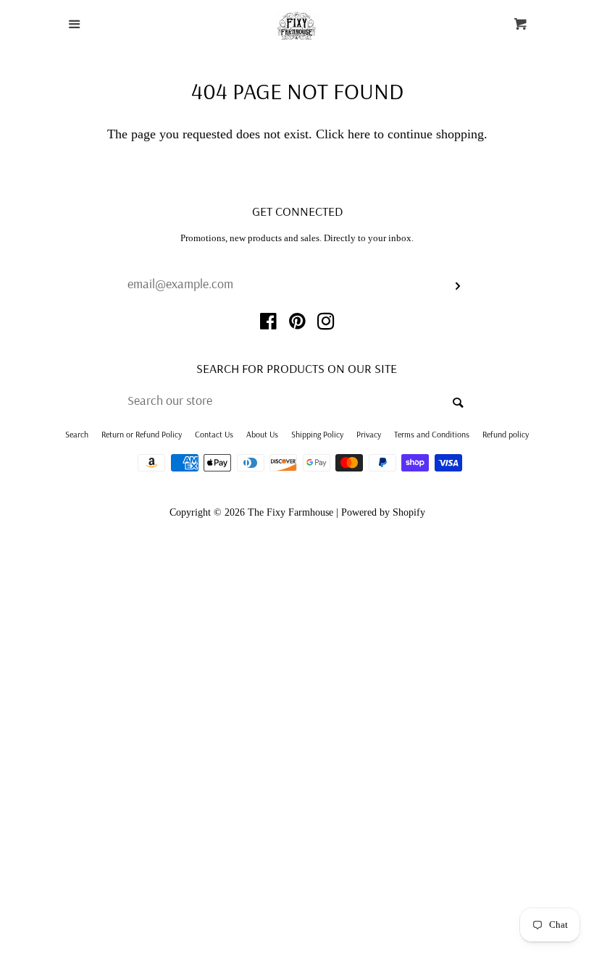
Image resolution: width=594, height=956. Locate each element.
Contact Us (214, 434)
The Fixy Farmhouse (290, 512)
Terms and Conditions (431, 434)
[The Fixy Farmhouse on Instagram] (326, 323)
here (359, 134)
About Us (262, 434)
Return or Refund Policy (141, 434)
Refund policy (505, 434)
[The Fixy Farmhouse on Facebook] (268, 323)
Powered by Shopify (383, 512)
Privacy (368, 434)
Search (76, 434)
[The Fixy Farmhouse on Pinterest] (297, 323)
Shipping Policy (317, 434)
